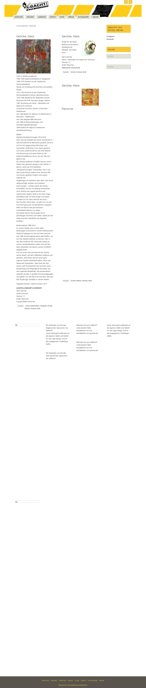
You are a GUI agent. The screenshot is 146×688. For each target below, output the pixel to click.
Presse (83, 681)
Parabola (74, 685)
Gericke (49, 306)
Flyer (77, 681)
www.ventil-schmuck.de (71, 68)
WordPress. (83, 685)
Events (70, 681)
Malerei (27, 308)
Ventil (38, 308)
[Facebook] (130, 2)
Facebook (110, 39)
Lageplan (62, 681)
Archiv (101, 681)
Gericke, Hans (25, 36)
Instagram (111, 36)
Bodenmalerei (34, 306)
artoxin (27, 306)
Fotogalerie (92, 681)
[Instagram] (126, 2)
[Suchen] (128, 57)
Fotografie (43, 306)
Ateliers (54, 681)
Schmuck (33, 308)
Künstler (45, 681)
